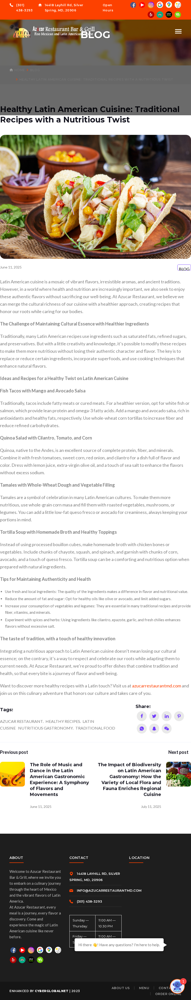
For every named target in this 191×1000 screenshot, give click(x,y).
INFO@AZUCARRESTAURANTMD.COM (109, 890)
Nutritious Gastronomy (45, 728)
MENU (144, 988)
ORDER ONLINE (168, 994)
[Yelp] (151, 14)
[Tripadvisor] (160, 14)
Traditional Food (95, 728)
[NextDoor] (178, 14)
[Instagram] (151, 4)
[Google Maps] (169, 4)
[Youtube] (142, 4)
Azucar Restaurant (21, 721)
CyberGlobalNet (51, 991)
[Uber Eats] (169, 14)
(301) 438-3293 (89, 901)
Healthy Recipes (63, 721)
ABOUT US (121, 988)
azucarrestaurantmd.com (156, 685)
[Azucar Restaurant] (52, 30)
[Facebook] (133, 4)
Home (19, 70)
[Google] (160, 4)
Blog (35, 70)
